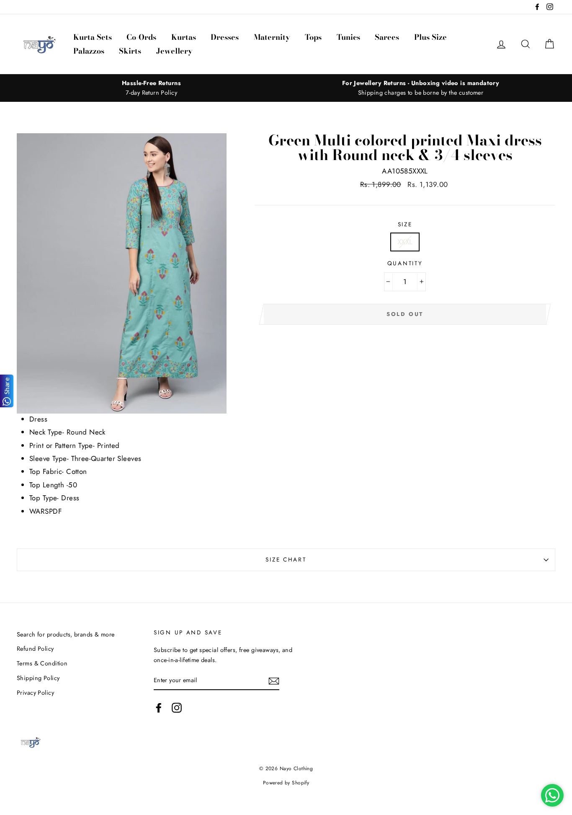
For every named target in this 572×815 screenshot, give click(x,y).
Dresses (225, 37)
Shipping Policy (38, 678)
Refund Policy (35, 648)
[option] (151, 88)
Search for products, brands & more (65, 634)
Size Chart (285, 559)
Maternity (272, 37)
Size (405, 224)
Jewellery (174, 51)
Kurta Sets (92, 37)
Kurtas (183, 37)
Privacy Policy (35, 692)
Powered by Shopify (286, 782)
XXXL (405, 242)
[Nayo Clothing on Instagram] (177, 708)
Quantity (405, 263)
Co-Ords (141, 37)
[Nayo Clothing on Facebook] (159, 708)
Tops (313, 37)
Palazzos (88, 51)
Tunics (348, 37)
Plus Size (430, 37)
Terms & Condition (42, 663)
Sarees (387, 37)
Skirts (130, 51)
